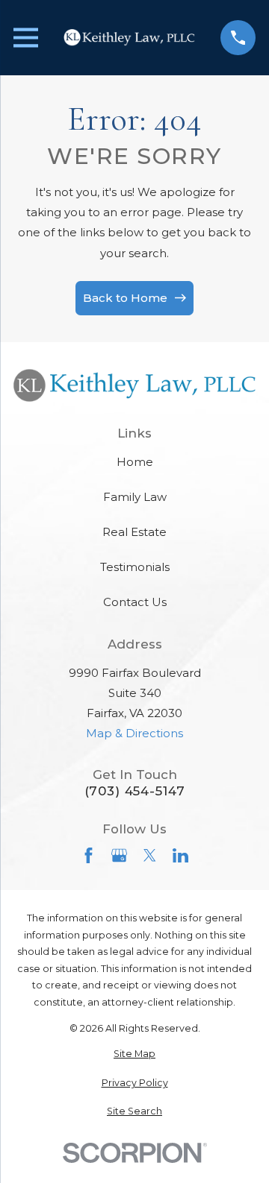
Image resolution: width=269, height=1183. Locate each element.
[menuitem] (134, 1054)
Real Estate (134, 532)
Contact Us (135, 602)
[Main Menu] (25, 37)
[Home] (129, 38)
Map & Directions (134, 733)
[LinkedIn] (180, 855)
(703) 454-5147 (134, 791)
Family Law (135, 497)
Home (135, 462)
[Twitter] (150, 855)
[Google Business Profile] (119, 855)
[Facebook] (88, 855)
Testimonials (135, 567)
